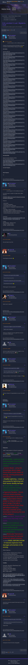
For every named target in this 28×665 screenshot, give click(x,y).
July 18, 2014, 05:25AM (6, 255)
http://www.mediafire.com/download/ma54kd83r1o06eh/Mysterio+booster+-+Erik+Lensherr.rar (14, 218)
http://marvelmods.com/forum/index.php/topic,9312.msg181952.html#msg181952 (14, 75)
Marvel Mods (6, 9)
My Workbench (5, 400)
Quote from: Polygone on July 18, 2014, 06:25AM (13, 326)
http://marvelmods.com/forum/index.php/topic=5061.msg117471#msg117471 (14, 576)
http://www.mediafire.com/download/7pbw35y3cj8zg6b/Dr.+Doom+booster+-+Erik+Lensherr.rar (14, 585)
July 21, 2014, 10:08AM (6, 616)
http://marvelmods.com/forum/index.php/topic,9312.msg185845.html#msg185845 (14, 105)
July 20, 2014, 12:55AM (6, 365)
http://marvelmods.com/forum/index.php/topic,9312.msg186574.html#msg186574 (14, 119)
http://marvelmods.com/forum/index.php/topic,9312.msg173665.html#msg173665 (14, 161)
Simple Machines (17, 663)
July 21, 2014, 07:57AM (6, 599)
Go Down (4, 30)
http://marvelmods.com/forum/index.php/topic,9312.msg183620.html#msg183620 (14, 79)
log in (22, 1)
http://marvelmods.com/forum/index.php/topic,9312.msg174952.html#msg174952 (14, 61)
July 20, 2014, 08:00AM (6, 390)
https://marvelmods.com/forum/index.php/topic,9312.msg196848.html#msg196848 (14, 152)
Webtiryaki (16, 661)
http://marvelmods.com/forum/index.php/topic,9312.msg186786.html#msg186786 (14, 123)
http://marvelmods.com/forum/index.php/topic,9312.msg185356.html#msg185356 (14, 94)
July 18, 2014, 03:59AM (6, 239)
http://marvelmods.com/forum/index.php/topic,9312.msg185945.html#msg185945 (14, 108)
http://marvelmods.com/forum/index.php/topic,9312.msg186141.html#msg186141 (14, 112)
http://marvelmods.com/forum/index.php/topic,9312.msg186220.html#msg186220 (14, 116)
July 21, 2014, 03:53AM (6, 436)
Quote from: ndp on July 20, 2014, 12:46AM (12, 368)
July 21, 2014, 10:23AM (6, 640)
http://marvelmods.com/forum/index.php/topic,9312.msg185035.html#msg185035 (14, 86)
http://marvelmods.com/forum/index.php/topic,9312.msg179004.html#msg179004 (14, 64)
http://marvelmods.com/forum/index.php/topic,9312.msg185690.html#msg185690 (14, 101)
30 (14, 30)
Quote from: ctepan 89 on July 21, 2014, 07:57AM (13, 619)
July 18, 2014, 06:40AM (6, 323)
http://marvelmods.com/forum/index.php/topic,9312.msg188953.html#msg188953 (14, 138)
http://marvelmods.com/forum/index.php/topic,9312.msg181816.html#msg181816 (14, 72)
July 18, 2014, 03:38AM (8, 41)
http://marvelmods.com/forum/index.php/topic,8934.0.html (13, 311)
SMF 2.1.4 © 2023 (11, 663)
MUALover (11, 384)
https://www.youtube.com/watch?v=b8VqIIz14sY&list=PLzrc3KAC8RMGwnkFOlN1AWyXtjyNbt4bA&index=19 (14, 580)
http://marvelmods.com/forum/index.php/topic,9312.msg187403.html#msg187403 (14, 130)
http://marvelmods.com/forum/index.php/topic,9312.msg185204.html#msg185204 (14, 90)
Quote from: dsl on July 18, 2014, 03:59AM (12, 275)
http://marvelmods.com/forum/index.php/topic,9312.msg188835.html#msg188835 (14, 134)
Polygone (11, 295)
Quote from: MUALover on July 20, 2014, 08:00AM (13, 413)
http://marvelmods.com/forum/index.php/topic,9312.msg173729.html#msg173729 (14, 164)
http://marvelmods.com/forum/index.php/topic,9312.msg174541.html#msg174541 (14, 57)
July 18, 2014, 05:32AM (6, 272)
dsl (9, 233)
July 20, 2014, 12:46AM (6, 348)
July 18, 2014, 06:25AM (6, 301)
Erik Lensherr (12, 35)
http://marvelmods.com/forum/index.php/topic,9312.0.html (13, 180)
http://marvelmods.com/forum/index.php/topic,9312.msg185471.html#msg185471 (14, 97)
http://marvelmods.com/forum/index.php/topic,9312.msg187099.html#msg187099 (14, 127)
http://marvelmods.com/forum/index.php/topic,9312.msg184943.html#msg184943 (14, 83)
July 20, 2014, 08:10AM (6, 410)
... (13, 30)
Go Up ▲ (18, 660)
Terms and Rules (13, 660)
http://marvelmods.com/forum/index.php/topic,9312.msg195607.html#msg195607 (14, 145)
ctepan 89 (11, 249)
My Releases (5, 399)
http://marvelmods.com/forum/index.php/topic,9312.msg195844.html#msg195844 (14, 149)
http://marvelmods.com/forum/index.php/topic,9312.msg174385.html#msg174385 (14, 53)
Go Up (3, 652)
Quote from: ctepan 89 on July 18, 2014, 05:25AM (13, 280)
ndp (10, 342)
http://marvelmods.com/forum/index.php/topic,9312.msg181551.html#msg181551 (14, 68)
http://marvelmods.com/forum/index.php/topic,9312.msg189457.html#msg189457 (14, 141)
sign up (8, 2)
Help (9, 660)
